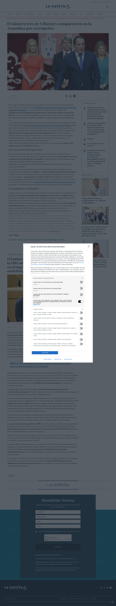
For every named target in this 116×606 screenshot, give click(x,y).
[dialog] (58, 303)
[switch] (80, 282)
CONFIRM (45, 352)
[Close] (89, 247)
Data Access (58, 359)
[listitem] (58, 278)
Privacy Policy (68, 359)
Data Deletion (48, 359)
